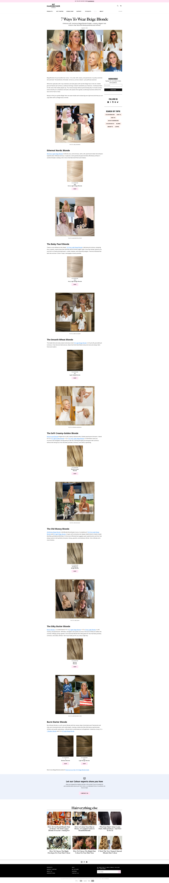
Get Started (59, 11)
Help (73, 867)
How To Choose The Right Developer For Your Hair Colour (59, 852)
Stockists (88, 11)
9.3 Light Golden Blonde (57, 438)
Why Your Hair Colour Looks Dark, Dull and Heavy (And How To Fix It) (110, 828)
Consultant (70, 11)
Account (120, 11)
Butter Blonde (51, 629)
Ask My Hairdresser (113, 120)
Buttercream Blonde (52, 436)
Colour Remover (109, 114)
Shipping (74, 871)
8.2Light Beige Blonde (75, 374)
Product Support (52, 869)
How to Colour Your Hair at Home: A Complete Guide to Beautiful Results (84, 828)
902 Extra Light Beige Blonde (55, 154)
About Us (49, 871)
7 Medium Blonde (51, 731)
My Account (75, 869)
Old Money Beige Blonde (53, 532)
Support (79, 11)
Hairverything (51, 873)
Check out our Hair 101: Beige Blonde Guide (77, 770)
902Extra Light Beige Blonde (75, 185)
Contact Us (84, 793)
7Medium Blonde (65, 760)
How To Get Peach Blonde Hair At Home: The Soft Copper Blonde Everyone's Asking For (59, 828)
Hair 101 (113, 117)
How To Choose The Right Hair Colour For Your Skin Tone (84, 852)
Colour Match (110, 123)
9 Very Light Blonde (90, 629)
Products (50, 11)
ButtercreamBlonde (75, 470)
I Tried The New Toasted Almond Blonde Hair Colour (110, 852)
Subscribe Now (91, 1)
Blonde (118, 123)
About (101, 11)
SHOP (75, 188)
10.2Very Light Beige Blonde (75, 280)
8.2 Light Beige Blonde (80, 343)
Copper (117, 126)
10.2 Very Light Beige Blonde (74, 247)
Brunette (110, 126)
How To (119, 114)
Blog (95, 11)
